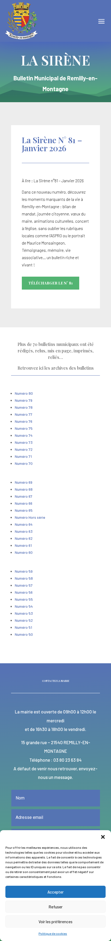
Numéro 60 (24, 552)
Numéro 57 (24, 585)
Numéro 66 (23, 503)
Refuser (55, 906)
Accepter (55, 892)
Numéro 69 (23, 482)
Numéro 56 (24, 592)
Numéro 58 (24, 578)
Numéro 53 (24, 613)
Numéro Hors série (30, 517)
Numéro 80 (24, 393)
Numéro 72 (24, 449)
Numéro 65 (24, 510)
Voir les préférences (55, 921)
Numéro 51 (23, 627)
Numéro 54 (24, 606)
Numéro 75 (24, 428)
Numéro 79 (23, 400)
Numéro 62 (24, 538)
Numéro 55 (24, 599)
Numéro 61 (23, 545)
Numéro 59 (24, 571)
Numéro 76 (23, 421)
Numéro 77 (23, 414)
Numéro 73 (24, 442)
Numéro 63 (24, 531)
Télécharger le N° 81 (50, 283)
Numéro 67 (23, 496)
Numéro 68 (24, 489)
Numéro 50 (24, 634)
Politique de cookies (53, 933)
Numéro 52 (24, 620)
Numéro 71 (23, 456)
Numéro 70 (24, 463)
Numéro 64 (24, 524)
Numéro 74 (24, 435)
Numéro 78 (24, 407)
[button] (103, 837)
